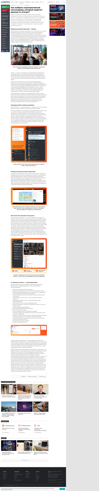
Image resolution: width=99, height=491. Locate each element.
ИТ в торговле (4, 36)
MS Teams (22, 322)
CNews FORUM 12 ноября (4, 7)
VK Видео (37, 475)
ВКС (17, 35)
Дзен (37, 480)
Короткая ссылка (43, 376)
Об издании (28, 473)
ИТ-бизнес (3, 43)
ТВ (14, 478)
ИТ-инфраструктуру (37, 81)
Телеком (3, 38)
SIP (40, 316)
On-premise (21, 357)
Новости (4, 473)
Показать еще (24, 460)
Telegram (20, 312)
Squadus (31, 31)
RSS (50, 472)
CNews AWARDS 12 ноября (4, 10)
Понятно (62, 488)
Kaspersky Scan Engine (34, 91)
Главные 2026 (5, 22)
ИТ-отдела (13, 352)
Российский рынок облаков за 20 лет (5, 16)
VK (36, 474)
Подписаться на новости (32, 376)
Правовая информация (54, 477)
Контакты (27, 477)
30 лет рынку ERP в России (5, 19)
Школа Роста (4, 13)
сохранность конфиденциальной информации (29, 84)
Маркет (15, 475)
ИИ (15, 230)
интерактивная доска (21, 179)
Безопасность (4, 29)
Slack (26, 322)
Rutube (37, 477)
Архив (4, 478)
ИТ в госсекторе (4, 32)
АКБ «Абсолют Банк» (36, 39)
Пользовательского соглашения (6, 489)
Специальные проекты (18, 474)
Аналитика (5, 474)
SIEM (24, 89)
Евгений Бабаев (14, 347)
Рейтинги (3, 45)
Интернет (3, 41)
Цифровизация (4, 25)
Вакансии (27, 475)
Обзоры (4, 477)
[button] (61, 2)
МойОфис (25, 67)
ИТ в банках (4, 34)
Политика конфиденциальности (55, 474)
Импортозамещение (5, 27)
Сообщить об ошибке (54, 475)
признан (41, 31)
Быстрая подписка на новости (55, 471)
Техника (15, 477)
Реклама (27, 474)
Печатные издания (17, 480)
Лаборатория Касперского (25, 39)
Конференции (16, 473)
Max (36, 473)
